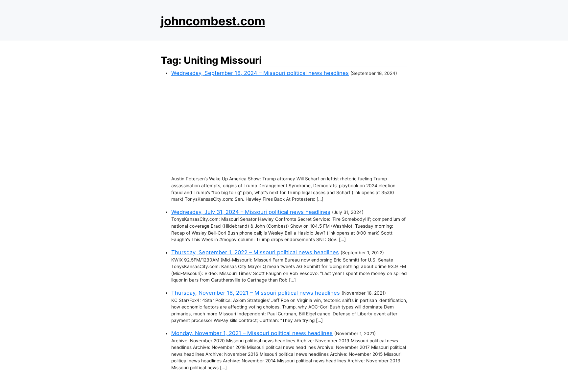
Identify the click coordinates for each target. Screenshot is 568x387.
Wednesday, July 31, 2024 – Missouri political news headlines (250, 212)
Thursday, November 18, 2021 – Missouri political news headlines (255, 292)
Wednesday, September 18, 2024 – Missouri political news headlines (260, 73)
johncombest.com (213, 21)
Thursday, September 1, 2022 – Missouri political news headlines (255, 252)
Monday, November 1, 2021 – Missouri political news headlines (252, 333)
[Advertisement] (289, 126)
